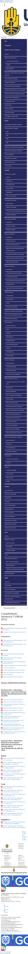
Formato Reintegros (8, 674)
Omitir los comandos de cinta (6, 0)
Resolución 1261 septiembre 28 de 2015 (13, 699)
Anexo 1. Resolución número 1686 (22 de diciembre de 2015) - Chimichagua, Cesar (12, 798)
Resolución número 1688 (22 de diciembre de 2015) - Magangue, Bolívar (13, 767)
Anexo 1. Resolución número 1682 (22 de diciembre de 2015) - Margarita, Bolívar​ (12, 778)
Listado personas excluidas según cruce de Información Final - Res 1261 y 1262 (12, 721)
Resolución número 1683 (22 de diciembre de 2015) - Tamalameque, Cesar (13, 810)
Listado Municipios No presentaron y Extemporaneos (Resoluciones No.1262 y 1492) (12, 724)
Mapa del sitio (4, 933)
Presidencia (21, 843)
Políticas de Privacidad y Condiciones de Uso (11, 931)
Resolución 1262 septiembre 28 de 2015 (13, 708)
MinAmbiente (7, 865)
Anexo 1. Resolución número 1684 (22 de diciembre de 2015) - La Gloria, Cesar (12, 806)
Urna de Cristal (21, 865)
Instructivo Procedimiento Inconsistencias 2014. (15, 665)
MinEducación (21, 860)
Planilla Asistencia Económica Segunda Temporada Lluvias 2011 (11, 658)
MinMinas (20, 855)
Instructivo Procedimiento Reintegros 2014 (13, 672)
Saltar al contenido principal (6, 2)
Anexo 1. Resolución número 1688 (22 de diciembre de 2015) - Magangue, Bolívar (12, 770)
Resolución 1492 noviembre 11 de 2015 (12, 710)
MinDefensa (21, 846)
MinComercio (21, 857)
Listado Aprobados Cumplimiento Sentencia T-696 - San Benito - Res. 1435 (13, 732)
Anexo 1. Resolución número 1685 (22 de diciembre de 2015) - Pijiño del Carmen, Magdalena (13, 826)
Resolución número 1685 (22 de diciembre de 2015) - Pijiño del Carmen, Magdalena (13, 822)
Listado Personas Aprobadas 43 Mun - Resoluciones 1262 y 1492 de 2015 (11, 717)
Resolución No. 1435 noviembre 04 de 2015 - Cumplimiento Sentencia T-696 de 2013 (13, 728)
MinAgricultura (7, 863)
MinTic (19, 858)
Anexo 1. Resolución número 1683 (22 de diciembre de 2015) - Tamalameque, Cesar (12, 814)
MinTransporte (21, 862)
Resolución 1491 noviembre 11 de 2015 (12, 702)
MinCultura (6, 862)
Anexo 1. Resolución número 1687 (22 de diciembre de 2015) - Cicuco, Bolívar (12, 763)
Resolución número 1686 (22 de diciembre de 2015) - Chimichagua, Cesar (13, 794)
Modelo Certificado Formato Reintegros (13, 676)
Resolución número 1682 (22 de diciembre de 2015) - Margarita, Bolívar (13, 774)
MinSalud (6, 860)
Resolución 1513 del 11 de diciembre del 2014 (14, 632)
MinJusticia (20, 845)
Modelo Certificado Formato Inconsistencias (14, 670)
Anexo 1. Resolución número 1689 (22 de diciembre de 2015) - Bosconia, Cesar (12, 791)
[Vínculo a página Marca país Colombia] (3, 889)
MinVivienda (21, 863)
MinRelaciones (7, 857)
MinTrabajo (20, 848)
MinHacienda (7, 858)
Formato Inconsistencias (9, 667)
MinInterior (6, 855)
